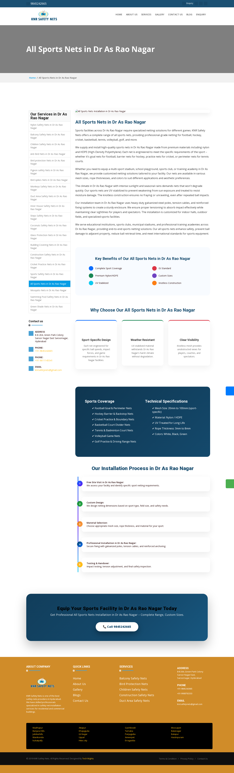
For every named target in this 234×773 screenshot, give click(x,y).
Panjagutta (130, 734)
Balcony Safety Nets (133, 678)
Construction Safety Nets (136, 695)
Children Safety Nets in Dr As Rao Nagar (47, 146)
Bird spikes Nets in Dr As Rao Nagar (49, 179)
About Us (79, 684)
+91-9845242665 (44, 350)
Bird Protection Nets (133, 684)
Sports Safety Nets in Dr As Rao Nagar (46, 275)
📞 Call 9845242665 (117, 627)
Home (119, 14)
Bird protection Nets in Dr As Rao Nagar (47, 162)
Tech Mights (88, 758)
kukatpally (38, 740)
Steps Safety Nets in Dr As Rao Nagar (46, 217)
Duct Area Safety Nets (134, 701)
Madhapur (38, 727)
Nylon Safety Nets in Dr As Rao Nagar (46, 126)
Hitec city (83, 740)
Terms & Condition (168, 758)
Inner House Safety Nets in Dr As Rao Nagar (47, 207)
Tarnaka (129, 730)
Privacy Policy (187, 758)
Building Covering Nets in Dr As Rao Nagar (48, 246)
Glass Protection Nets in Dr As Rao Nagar (48, 237)
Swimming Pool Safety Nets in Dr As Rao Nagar (49, 298)
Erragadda (130, 740)
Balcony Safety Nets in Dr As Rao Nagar (47, 136)
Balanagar (176, 730)
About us (131, 14)
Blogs (77, 695)
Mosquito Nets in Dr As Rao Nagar (48, 290)
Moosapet (176, 727)
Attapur (82, 727)
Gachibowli (130, 727)
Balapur (175, 734)
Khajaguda (84, 730)
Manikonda (38, 737)
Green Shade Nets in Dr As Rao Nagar (46, 308)
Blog (189, 14)
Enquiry (189, 3)
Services (146, 14)
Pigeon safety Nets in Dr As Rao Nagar (47, 172)
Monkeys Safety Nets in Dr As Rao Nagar (48, 188)
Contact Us (80, 701)
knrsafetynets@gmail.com (48, 370)
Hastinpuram (177, 737)
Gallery (159, 14)
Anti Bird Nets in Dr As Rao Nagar (47, 153)
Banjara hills (39, 730)
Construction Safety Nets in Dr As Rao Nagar (47, 256)
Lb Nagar (83, 734)
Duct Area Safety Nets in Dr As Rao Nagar (48, 198)
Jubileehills (38, 734)
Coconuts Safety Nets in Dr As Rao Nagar (48, 227)
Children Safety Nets (133, 689)
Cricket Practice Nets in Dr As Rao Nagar (47, 266)
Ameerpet (130, 737)
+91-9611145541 (44, 360)
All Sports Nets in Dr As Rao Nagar (48, 283)
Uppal (82, 737)
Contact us (175, 14)
